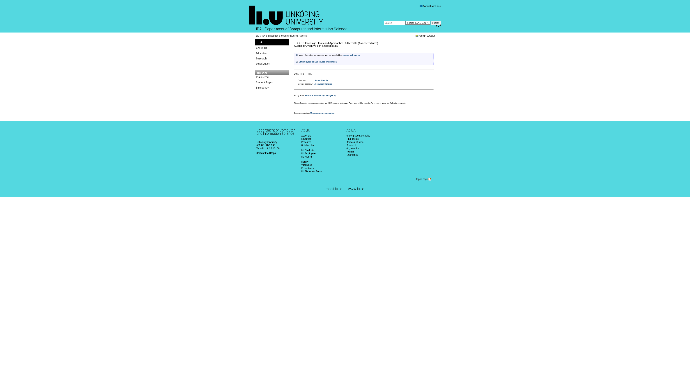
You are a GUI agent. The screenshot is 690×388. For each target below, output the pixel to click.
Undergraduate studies (358, 135)
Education (273, 35)
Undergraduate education (322, 113)
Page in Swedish (426, 35)
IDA (264, 35)
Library (305, 161)
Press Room (307, 168)
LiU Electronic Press (311, 171)
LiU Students (307, 150)
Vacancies (306, 165)
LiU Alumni (306, 156)
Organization (263, 63)
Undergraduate (289, 35)
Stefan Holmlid (321, 80)
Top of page (422, 179)
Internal (350, 151)
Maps (273, 153)
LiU (257, 35)
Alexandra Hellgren (323, 84)
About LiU (306, 135)
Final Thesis (352, 138)
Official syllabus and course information (318, 62)
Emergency (262, 87)
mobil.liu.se (334, 189)
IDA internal (262, 77)
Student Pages (264, 82)
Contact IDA (262, 153)
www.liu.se (356, 189)
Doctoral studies (355, 142)
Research (261, 58)
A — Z (438, 26)
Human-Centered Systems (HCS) (320, 95)
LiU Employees (308, 153)
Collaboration (308, 145)
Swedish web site (432, 6)
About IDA (261, 48)
